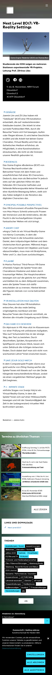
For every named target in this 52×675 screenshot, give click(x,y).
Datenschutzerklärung (11, 648)
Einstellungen (35, 654)
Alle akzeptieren (34, 670)
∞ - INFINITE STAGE (15, 387)
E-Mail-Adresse (8, 617)
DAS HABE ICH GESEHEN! (18, 324)
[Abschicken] (47, 621)
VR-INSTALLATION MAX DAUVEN (22, 301)
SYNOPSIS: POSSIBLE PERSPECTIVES (23, 205)
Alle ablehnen (35, 662)
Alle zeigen (40, 509)
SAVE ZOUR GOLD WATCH (19, 360)
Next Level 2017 (14, 528)
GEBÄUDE (11, 112)
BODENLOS (11, 162)
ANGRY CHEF (12, 228)
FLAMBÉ (10, 261)
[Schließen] (48, 638)
